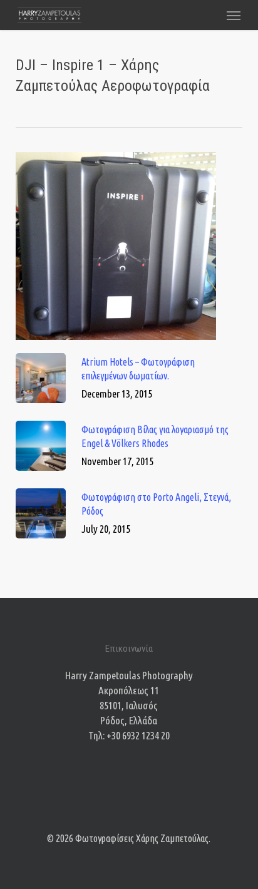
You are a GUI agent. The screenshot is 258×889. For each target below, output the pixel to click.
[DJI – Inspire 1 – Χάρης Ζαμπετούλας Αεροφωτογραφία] (116, 345)
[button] (233, 15)
